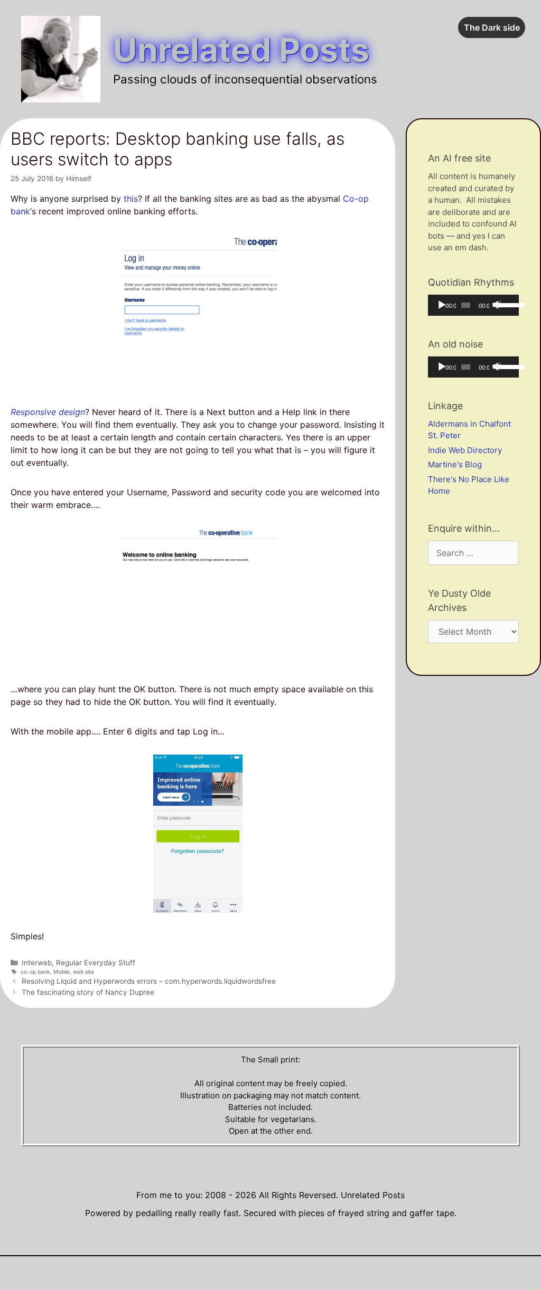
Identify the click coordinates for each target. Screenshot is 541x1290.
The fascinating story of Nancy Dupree (88, 992)
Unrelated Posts (241, 50)
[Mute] (497, 304)
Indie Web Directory (465, 450)
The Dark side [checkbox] (492, 27)
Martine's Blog (455, 464)
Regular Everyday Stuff (95, 962)
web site (83, 971)
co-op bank (35, 971)
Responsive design (48, 412)
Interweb (37, 962)
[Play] (441, 304)
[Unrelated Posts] (60, 58)
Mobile (61, 971)
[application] (473, 305)
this (131, 198)
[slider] (506, 304)
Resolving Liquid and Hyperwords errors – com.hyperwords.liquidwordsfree (149, 981)
